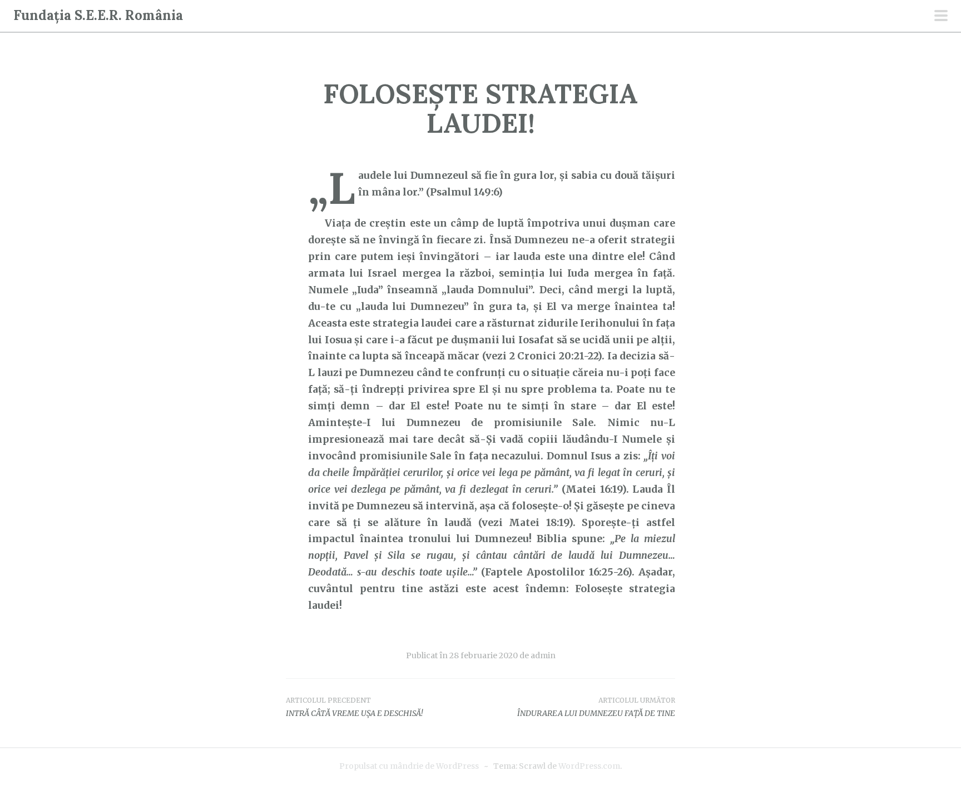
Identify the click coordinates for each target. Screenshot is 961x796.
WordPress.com (589, 766)
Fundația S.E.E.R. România (98, 15)
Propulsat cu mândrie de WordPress (409, 766)
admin (543, 655)
